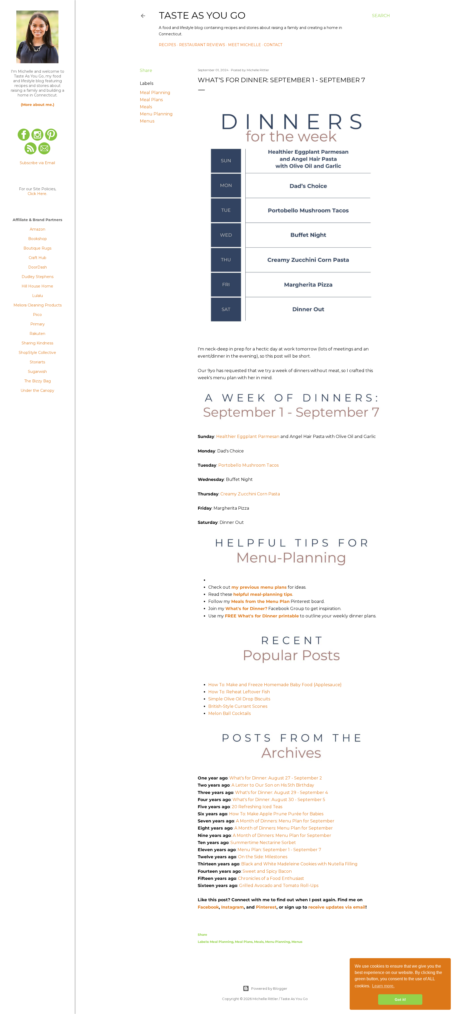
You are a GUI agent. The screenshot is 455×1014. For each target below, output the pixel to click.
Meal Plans (151, 99)
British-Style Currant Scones (237, 706)
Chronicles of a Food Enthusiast (271, 878)
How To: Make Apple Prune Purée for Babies (276, 813)
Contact (273, 44)
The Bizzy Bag (37, 381)
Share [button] (146, 70)
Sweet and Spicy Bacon (267, 871)
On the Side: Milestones (262, 856)
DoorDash (37, 267)
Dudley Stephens (37, 276)
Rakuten (37, 333)
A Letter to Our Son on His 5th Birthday (272, 785)
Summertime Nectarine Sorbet (263, 842)
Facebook (208, 907)
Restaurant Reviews (202, 44)
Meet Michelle (244, 44)
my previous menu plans (259, 587)
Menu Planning (156, 113)
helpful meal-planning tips (262, 594)
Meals (146, 106)
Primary (37, 324)
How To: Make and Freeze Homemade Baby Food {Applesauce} (275, 684)
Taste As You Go (202, 15)
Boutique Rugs (37, 248)
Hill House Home (37, 286)
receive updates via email (336, 907)
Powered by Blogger (269, 988)
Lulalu (37, 295)
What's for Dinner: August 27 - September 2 (275, 778)
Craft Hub (37, 257)
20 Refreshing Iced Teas (257, 806)
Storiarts (37, 362)
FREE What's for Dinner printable (262, 615)
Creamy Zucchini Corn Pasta (250, 493)
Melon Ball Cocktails (229, 713)
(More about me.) (37, 104)
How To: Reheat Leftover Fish (239, 691)
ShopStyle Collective (37, 352)
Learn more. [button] (383, 986)
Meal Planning (155, 92)
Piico (37, 314)
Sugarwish (37, 371)
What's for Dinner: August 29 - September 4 (281, 792)
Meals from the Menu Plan (260, 601)
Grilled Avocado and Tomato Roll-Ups (278, 885)
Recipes (167, 44)
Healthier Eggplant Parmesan (247, 436)
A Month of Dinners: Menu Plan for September (285, 820)
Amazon (37, 229)
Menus (147, 121)
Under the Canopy (37, 390)
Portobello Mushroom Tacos (248, 465)
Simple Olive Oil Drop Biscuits (239, 698)
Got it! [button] (400, 999)
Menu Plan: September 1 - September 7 (279, 849)
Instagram (232, 907)
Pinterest (266, 907)
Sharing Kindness (37, 343)
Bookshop (37, 238)
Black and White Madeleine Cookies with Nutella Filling (299, 863)
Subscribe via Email (37, 162)
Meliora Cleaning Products (37, 305)
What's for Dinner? (246, 608)
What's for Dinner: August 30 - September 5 (279, 799)
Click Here (37, 193)
